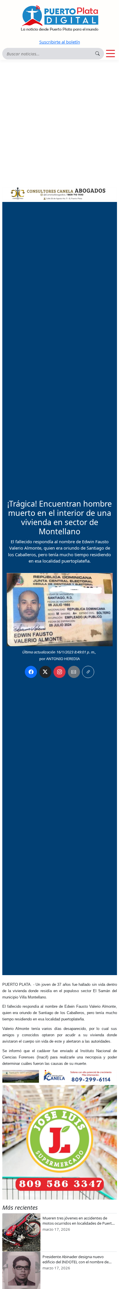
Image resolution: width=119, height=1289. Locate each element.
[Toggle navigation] (110, 53)
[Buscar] (97, 53)
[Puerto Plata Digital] (59, 18)
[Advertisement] (59, 122)
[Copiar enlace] (88, 672)
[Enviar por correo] (74, 672)
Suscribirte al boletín (59, 42)
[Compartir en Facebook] (31, 672)
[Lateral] (59, 1142)
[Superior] (59, 193)
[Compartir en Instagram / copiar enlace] (59, 672)
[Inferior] (59, 1076)
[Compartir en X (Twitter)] (45, 672)
